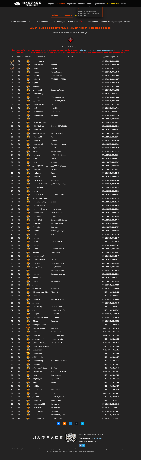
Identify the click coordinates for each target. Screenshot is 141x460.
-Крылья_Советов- (58, 397)
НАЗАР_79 (37, 400)
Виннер (54, 65)
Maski (53, 173)
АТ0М (35, 234)
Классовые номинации (38, 21)
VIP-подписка (113, 4)
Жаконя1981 (38, 371)
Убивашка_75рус (40, 104)
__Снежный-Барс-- (41, 368)
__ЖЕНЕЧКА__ (38, 390)
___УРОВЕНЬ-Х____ (58, 155)
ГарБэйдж (55, 379)
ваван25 (36, 299)
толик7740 (37, 158)
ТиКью (53, 260)
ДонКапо (36, 303)
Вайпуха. (36, 140)
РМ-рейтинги (74, 21)
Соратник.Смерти (40, 209)
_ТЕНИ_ (53, 61)
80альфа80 (37, 137)
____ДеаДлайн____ (58, 418)
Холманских (38, 115)
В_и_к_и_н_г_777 (40, 195)
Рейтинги (60, 4)
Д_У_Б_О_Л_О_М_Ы (58, 371)
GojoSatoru (37, 173)
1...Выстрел (37, 350)
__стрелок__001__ (40, 122)
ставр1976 (37, 97)
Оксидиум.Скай (39, 260)
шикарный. (37, 278)
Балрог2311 (37, 220)
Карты (89, 4)
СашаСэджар (38, 65)
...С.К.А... (54, 148)
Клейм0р (36, 227)
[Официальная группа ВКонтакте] (80, 445)
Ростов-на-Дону (57, 270)
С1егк (35, 375)
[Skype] (82, 423)
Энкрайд (54, 115)
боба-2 (36, 310)
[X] (76, 423)
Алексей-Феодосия (40, 184)
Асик (53, 234)
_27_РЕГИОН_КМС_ (58, 335)
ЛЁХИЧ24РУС (38, 357)
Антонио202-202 (40, 296)
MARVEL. (36, 382)
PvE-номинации (91, 21)
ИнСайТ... (36, 242)
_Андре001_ (37, 267)
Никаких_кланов (58, 274)
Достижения (100, 4)
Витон (53, 137)
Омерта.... (55, 180)
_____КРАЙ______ (58, 317)
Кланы (127, 21)
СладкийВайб (56, 332)
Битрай (36, 238)
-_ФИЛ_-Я (36, 79)
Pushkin (36, 386)
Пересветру (38, 361)
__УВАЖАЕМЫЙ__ (39, 126)
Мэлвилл (54, 321)
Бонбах (36, 245)
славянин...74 (38, 418)
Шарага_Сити (56, 306)
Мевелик (36, 86)
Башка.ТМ (37, 130)
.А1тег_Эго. (55, 292)
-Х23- (53, 393)
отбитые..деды (57, 223)
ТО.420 (53, 158)
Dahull (35, 108)
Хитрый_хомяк (39, 205)
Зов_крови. (55, 390)
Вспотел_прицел (58, 231)
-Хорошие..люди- (58, 97)
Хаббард (36, 364)
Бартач (36, 281)
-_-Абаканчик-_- (58, 216)
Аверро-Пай (38, 213)
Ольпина (36, 332)
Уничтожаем (56, 400)
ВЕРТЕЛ (35, 270)
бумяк (35, 83)
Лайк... (35, 285)
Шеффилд (54, 169)
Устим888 (37, 216)
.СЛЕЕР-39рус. (38, 94)
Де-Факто (55, 368)
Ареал (53, 382)
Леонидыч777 (38, 339)
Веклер (36, 274)
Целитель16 (37, 90)
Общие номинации (18, 21)
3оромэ (36, 75)
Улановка (55, 288)
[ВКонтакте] (58, 423)
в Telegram (98, 438)
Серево (54, 68)
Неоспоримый (38, 256)
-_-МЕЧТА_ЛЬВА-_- (58, 184)
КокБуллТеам (56, 343)
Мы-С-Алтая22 (57, 133)
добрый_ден (37, 379)
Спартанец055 (39, 404)
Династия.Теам (57, 90)
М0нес (35, 321)
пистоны (54, 328)
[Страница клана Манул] (71, 437)
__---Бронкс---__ (40, 166)
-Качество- (55, 112)
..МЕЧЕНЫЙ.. (37, 408)
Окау (35, 393)
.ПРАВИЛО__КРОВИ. (58, 79)
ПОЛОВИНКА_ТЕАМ (58, 415)
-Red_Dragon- (56, 267)
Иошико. (36, 72)
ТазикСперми (56, 72)
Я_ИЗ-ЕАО (36, 101)
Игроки (51, 4)
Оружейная (71, 4)
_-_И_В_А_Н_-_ (39, 180)
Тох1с (53, 104)
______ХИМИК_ (38, 411)
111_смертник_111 (40, 292)
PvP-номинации (58, 21)
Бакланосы (55, 281)
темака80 (37, 223)
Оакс (35, 162)
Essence (54, 140)
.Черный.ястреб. (58, 310)
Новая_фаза (56, 151)
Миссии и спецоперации (111, 21)
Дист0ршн (55, 227)
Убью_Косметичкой (41, 346)
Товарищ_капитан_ (41, 317)
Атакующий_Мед (39, 202)
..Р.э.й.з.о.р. (38, 306)
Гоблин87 (36, 252)
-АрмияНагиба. (57, 339)
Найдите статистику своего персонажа (96, 50)
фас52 (35, 151)
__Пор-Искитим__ (58, 263)
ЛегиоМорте (55, 108)
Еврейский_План (58, 101)
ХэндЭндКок (55, 252)
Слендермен (38, 187)
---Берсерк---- (39, 325)
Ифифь (35, 68)
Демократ (37, 169)
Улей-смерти (38, 61)
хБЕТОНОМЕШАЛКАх (59, 361)
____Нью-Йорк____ (58, 166)
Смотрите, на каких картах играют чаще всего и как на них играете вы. (88, 12)
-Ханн (35, 415)
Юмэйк (53, 202)
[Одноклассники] (64, 423)
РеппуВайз (37, 353)
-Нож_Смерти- (57, 209)
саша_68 (36, 335)
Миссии (81, 4)
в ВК (92, 438)
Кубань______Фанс (58, 144)
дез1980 (36, 397)
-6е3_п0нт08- (57, 75)
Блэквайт (55, 314)
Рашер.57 (36, 231)
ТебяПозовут (38, 112)
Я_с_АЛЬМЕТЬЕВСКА (59, 126)
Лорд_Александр (39, 328)
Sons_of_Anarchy (57, 299)
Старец (54, 162)
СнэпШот (36, 177)
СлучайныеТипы (57, 242)
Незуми (36, 314)
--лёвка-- (37, 288)
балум (35, 191)
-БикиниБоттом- (58, 249)
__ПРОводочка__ (39, 343)
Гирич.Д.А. (37, 148)
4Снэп (53, 177)
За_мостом (55, 404)
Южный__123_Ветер (59, 220)
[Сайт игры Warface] (47, 437)
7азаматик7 (38, 144)
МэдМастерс (56, 375)
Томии (35, 249)
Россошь (54, 411)
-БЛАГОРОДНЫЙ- (57, 195)
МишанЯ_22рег (39, 133)
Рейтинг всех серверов (62, 15)
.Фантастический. (40, 198)
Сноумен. (36, 155)
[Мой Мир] (70, 423)
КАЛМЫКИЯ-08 (56, 213)
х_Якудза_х (38, 263)
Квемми (36, 119)
